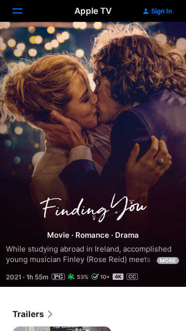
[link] (33, 314)
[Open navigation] (23, 11)
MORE (168, 260)
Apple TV (93, 11)
